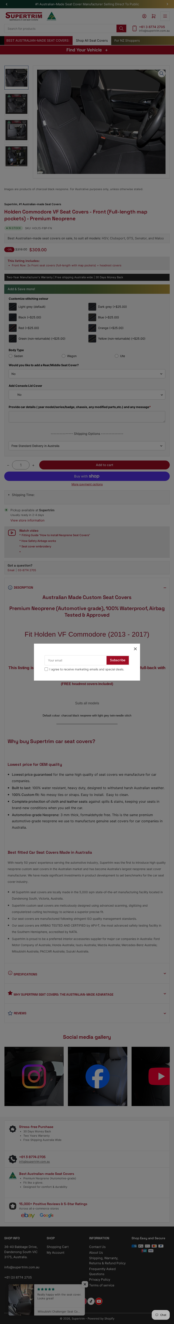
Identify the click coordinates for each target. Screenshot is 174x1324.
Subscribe (117, 660)
